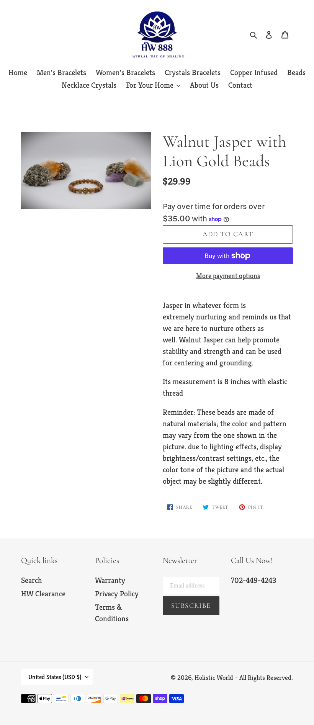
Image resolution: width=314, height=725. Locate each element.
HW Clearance (43, 594)
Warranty (110, 580)
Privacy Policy (117, 594)
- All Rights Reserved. (264, 677)
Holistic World (214, 677)
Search (31, 580)
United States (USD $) (55, 677)
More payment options (228, 275)
